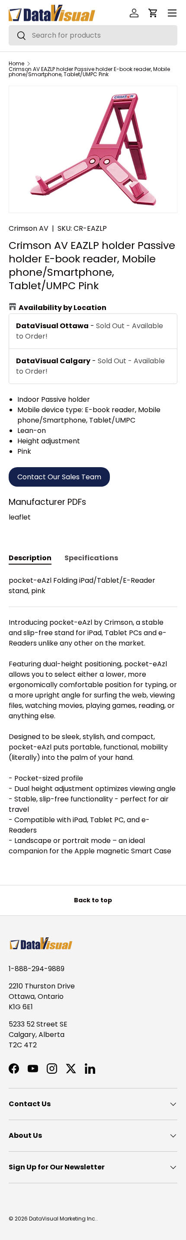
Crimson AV (28, 228)
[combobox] (93, 35)
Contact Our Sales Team (59, 477)
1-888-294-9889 (36, 969)
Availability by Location (62, 308)
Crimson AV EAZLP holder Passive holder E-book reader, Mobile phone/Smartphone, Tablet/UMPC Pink (89, 72)
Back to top (93, 900)
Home (16, 63)
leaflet (20, 517)
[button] (153, 13)
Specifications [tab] (91, 558)
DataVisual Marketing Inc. (62, 1218)
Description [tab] (30, 558)
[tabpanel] (93, 715)
